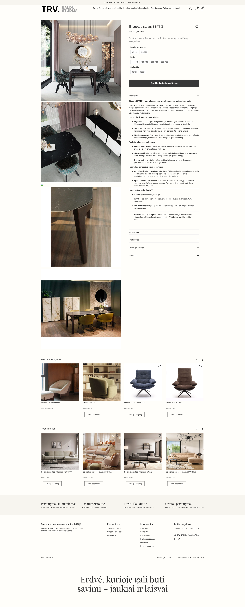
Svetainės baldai (114, 528)
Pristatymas (145, 535)
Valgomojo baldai (114, 532)
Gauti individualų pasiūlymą (163, 83)
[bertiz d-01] (81, 60)
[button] (164, 96)
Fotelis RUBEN (47, 403)
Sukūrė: (159, 557)
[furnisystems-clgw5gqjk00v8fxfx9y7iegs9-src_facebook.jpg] (81, 185)
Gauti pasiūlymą (52, 414)
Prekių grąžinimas (147, 539)
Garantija (144, 542)
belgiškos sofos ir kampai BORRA (56, 472)
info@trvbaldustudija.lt (145, 507)
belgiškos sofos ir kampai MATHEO (140, 472)
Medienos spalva (137, 47)
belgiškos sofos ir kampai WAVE (97, 472)
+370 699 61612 (129, 507)
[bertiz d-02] (81, 142)
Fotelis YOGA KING (132, 403)
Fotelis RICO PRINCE (174, 403)
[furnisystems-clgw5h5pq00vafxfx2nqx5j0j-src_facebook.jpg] (81, 309)
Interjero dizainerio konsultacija (186, 528)
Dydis (132, 57)
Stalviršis (134, 67)
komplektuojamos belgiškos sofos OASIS (183, 472)
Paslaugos (111, 535)
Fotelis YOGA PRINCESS (93, 403)
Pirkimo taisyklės (147, 546)
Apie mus (144, 528)
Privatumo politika (47, 557)
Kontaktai (144, 532)
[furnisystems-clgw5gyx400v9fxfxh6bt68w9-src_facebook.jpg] (81, 227)
